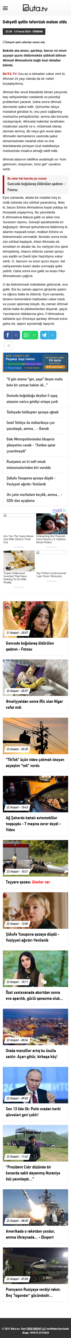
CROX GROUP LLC (36, 1328)
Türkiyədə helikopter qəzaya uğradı (33, 412)
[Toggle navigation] (5, 7)
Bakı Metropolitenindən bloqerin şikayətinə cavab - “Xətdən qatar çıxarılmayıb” (31, 445)
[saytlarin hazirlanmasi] (35, 362)
